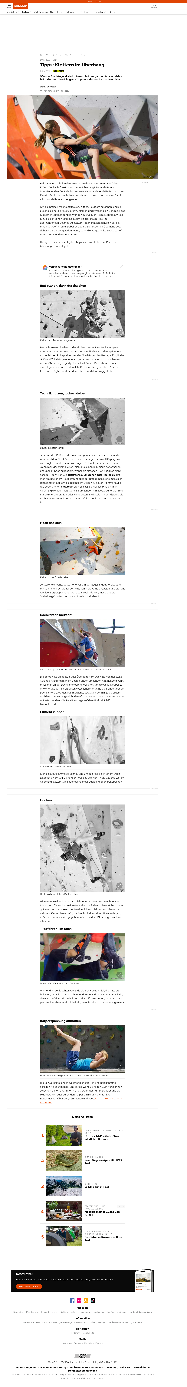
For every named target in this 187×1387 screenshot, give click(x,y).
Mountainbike (32, 1312)
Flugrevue (81, 1375)
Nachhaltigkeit (56, 12)
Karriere (138, 1322)
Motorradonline (134, 1375)
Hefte (90, 1)
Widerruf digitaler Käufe (141, 1312)
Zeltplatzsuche (41, 12)
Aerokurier (16, 1375)
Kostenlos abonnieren (29, 1286)
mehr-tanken (104, 1375)
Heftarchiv (75, 1333)
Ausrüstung (12, 12)
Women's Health (96, 1378)
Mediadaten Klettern (93, 1343)
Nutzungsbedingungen (63, 1322)
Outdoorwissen (72, 12)
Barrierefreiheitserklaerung (120, 1322)
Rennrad (45, 1312)
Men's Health (119, 1375)
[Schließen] (121, 266)
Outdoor (148, 1375)
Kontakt (26, 1322)
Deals (112, 12)
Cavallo (70, 1375)
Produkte (98, 1)
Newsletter (18, 1312)
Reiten (73, 1312)
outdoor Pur (99, 1312)
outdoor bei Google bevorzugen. (97, 276)
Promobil (65, 1378)
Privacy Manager (98, 1322)
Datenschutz (81, 1322)
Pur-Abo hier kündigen (117, 1312)
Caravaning (59, 1375)
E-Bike (54, 1312)
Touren (87, 12)
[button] (82, 137)
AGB (48, 1322)
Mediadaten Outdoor (72, 1343)
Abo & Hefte (88, 1333)
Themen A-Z (84, 1312)
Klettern (25, 12)
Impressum (38, 1322)
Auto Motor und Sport (33, 1375)
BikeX (48, 1375)
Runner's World (79, 1378)
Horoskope (100, 12)
